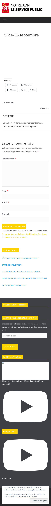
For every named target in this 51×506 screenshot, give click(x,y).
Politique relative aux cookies (27, 496)
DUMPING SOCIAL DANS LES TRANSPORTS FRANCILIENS (24, 278)
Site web (5, 214)
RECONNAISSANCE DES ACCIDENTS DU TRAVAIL (21, 272)
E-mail (5, 202)
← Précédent (8, 102)
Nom (5, 191)
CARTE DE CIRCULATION (11, 265)
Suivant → (44, 108)
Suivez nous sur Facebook (14, 304)
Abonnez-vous (9, 347)
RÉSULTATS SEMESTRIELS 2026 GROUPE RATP (20, 258)
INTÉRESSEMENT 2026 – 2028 (13, 285)
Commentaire (9, 158)
